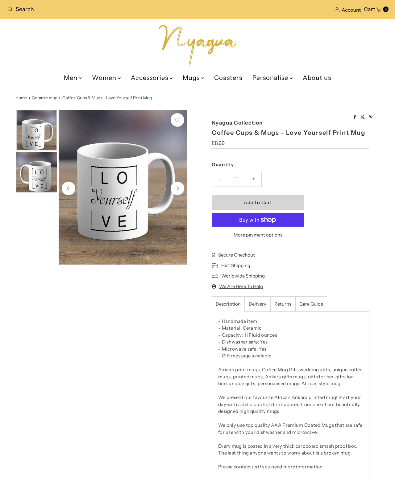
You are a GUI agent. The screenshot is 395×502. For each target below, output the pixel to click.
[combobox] (100, 9)
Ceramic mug (44, 97)
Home (21, 97)
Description (228, 304)
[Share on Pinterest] (370, 117)
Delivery (257, 304)
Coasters (228, 77)
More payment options (258, 235)
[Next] (177, 188)
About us (317, 77)
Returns (282, 304)
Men (71, 77)
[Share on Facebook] (355, 117)
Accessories (150, 77)
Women (105, 77)
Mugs (192, 77)
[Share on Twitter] (363, 117)
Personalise (271, 77)
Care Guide (311, 304)
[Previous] (68, 188)
